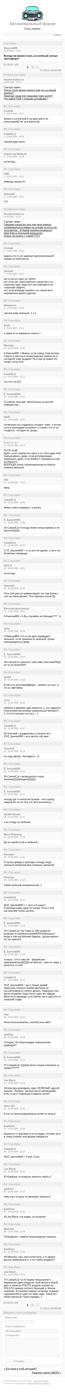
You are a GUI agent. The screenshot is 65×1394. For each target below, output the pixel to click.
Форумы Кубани (40, 1381)
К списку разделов (50, 70)
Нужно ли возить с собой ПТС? (22, 236)
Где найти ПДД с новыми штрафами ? (26, 98)
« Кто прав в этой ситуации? (20, 1368)
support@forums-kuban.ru (38, 1383)
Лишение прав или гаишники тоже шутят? (28, 96)
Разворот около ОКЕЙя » (46, 1372)
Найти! (57, 34)
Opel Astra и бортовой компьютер (23, 233)
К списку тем (11, 64)
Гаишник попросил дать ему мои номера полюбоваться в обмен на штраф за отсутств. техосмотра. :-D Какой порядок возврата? (30, 227)
